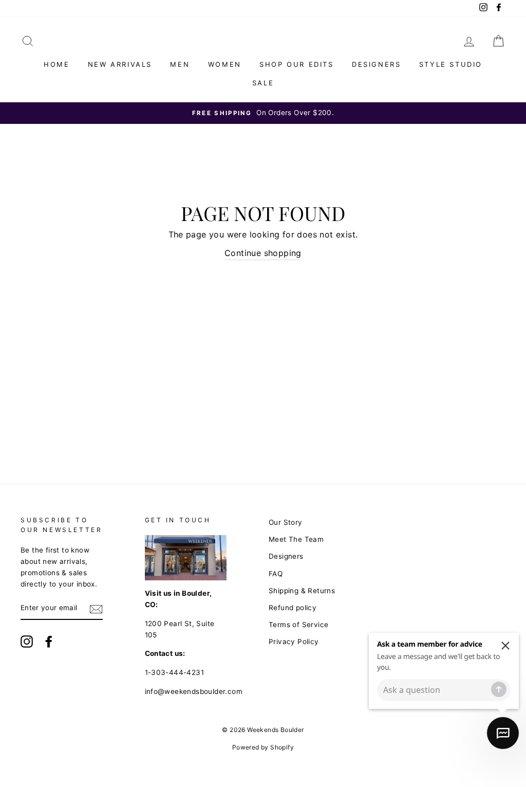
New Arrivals (120, 64)
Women (224, 64)
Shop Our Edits (296, 64)
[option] (263, 113)
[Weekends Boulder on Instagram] (27, 641)
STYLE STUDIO (450, 64)
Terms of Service (298, 624)
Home (56, 64)
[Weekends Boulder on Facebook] (49, 641)
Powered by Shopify (263, 747)
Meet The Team (296, 539)
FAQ (276, 574)
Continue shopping (263, 253)
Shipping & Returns (302, 591)
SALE (263, 83)
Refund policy (292, 607)
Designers (376, 64)
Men (180, 64)
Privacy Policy (294, 641)
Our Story (286, 522)
